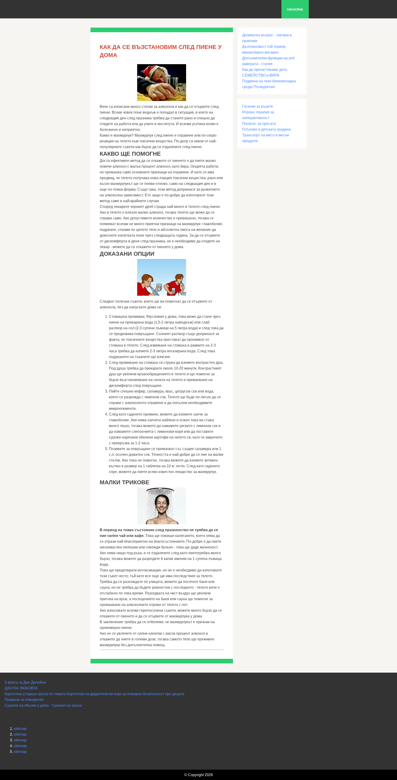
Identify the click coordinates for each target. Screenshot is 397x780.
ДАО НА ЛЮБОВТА (21, 688)
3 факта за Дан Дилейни (25, 682)
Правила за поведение (24, 700)
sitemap (20, 729)
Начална (295, 9)
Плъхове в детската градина (266, 129)
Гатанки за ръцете (257, 106)
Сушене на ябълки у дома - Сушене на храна (43, 705)
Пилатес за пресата (259, 124)
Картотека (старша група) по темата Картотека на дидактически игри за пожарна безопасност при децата (94, 694)
